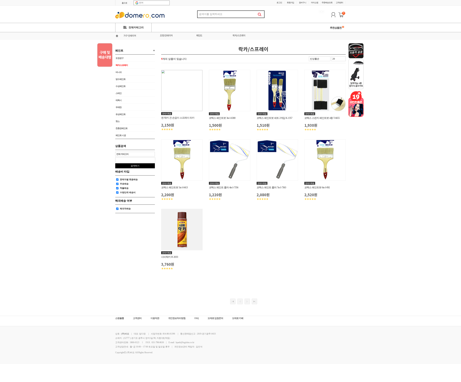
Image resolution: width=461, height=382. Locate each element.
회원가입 (290, 2)
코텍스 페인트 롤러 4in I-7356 (223, 187)
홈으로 (124, 3)
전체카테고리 (136, 27)
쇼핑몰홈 (119, 318)
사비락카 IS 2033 (169, 257)
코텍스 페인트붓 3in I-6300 (222, 118)
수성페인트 (121, 86)
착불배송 (124, 188)
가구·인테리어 (130, 36)
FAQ (196, 318)
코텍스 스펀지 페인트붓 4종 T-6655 (322, 118)
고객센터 (339, 2)
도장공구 (120, 58)
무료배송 (124, 184)
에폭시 (119, 100)
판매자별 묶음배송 (129, 179)
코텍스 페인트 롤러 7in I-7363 (271, 187)
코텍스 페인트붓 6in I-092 (317, 187)
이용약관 (155, 318)
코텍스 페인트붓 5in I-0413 (174, 187)
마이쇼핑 (314, 2)
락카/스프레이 (239, 35)
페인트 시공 (121, 135)
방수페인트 (121, 79)
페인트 (199, 35)
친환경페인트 (121, 128)
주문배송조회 (327, 2)
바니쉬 (119, 72)
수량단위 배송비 (128, 192)
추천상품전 (336, 27)
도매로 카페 (237, 318)
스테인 (119, 93)
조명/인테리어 (166, 35)
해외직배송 (125, 208)
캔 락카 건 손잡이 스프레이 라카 (177, 117)
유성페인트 (121, 114)
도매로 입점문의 (215, 318)
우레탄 (119, 107)
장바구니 (302, 2)
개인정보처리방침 (176, 318)
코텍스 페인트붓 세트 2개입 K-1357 (274, 118)
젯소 (118, 121)
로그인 (279, 2)
